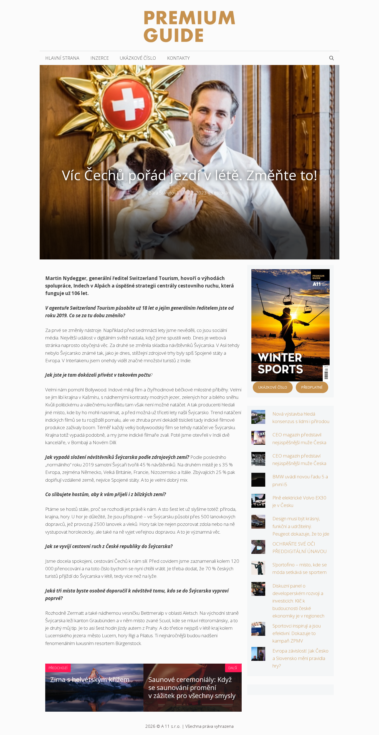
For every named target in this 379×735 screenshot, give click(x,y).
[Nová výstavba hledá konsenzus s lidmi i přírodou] (258, 420)
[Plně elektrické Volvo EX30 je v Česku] (258, 504)
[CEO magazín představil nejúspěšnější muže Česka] (258, 441)
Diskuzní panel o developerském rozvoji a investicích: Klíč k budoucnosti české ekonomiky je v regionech (298, 600)
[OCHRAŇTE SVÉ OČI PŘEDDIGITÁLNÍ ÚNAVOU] (258, 550)
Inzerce (99, 58)
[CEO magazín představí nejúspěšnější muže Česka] (258, 462)
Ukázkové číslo (138, 58)
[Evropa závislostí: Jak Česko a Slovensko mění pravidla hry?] (258, 657)
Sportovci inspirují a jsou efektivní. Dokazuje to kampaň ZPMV (296, 633)
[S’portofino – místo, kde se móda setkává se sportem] (258, 571)
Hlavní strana (62, 58)
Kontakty (178, 58)
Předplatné (312, 387)
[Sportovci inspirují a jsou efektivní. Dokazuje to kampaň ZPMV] (258, 632)
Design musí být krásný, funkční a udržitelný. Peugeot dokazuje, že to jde (300, 526)
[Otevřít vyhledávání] (331, 58)
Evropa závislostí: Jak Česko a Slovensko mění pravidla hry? (300, 658)
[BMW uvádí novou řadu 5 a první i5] (258, 483)
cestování (221, 192)
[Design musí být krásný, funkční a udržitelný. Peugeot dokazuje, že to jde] (258, 525)
